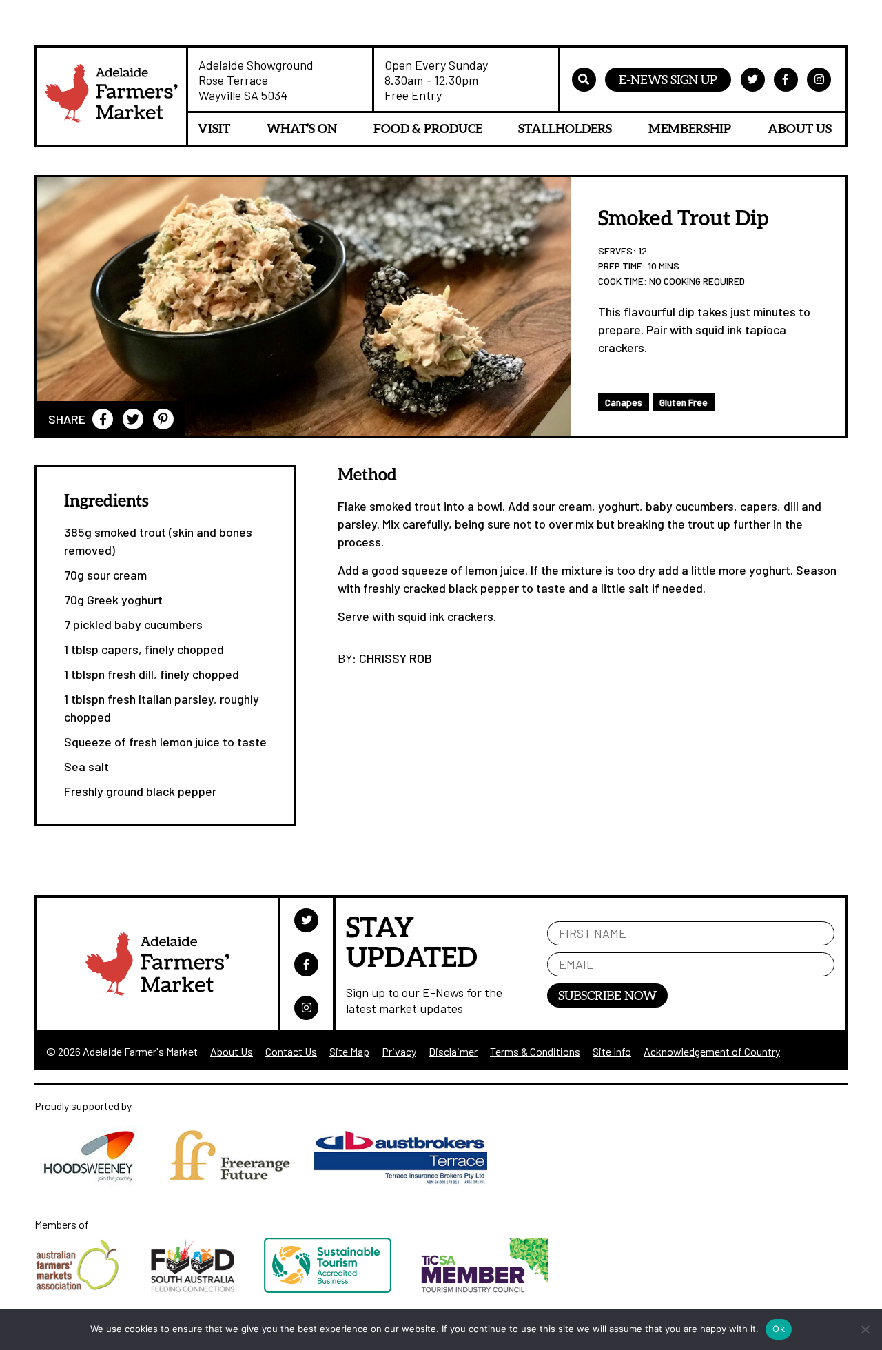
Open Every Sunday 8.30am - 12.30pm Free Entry (436, 80)
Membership (689, 128)
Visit (214, 128)
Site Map (349, 1051)
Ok (778, 1328)
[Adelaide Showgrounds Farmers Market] (111, 96)
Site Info (612, 1051)
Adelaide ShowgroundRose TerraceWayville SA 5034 (256, 80)
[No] (865, 1329)
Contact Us (291, 1051)
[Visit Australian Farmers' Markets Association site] (92, 1288)
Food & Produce (427, 128)
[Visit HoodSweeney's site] (97, 1183)
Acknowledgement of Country (712, 1051)
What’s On (302, 128)
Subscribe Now (607, 995)
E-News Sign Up (668, 79)
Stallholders (565, 128)
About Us (800, 128)
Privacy (399, 1051)
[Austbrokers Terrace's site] (407, 1183)
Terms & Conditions (535, 1051)
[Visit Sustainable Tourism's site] (342, 1288)
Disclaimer (453, 1051)
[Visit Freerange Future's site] (237, 1183)
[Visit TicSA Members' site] (498, 1288)
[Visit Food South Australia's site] (207, 1288)
